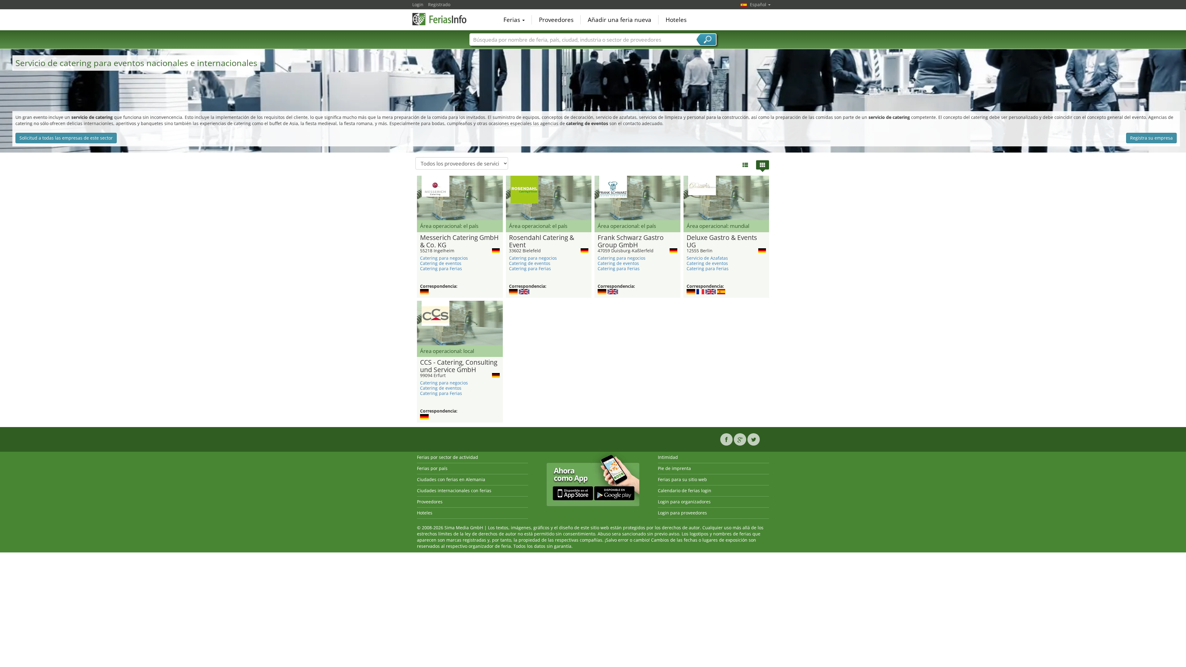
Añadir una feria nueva (619, 20)
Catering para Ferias (441, 268)
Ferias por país (432, 468)
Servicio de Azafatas (707, 258)
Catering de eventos (440, 263)
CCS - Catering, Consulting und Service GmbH (458, 366)
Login (417, 4)
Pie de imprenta (674, 468)
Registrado (439, 4)
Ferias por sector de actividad (447, 457)
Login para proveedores (682, 513)
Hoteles (676, 20)
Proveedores (556, 20)
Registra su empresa (1151, 138)
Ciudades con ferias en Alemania (451, 479)
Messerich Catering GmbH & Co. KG (459, 241)
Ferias (512, 20)
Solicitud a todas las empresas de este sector (66, 138)
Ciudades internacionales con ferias (454, 490)
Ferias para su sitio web (682, 479)
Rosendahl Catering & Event (541, 241)
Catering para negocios (444, 258)
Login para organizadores (684, 502)
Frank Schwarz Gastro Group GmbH (631, 241)
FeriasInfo (443, 19)
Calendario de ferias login (684, 490)
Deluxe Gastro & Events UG (722, 241)
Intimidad (668, 457)
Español (759, 4)
